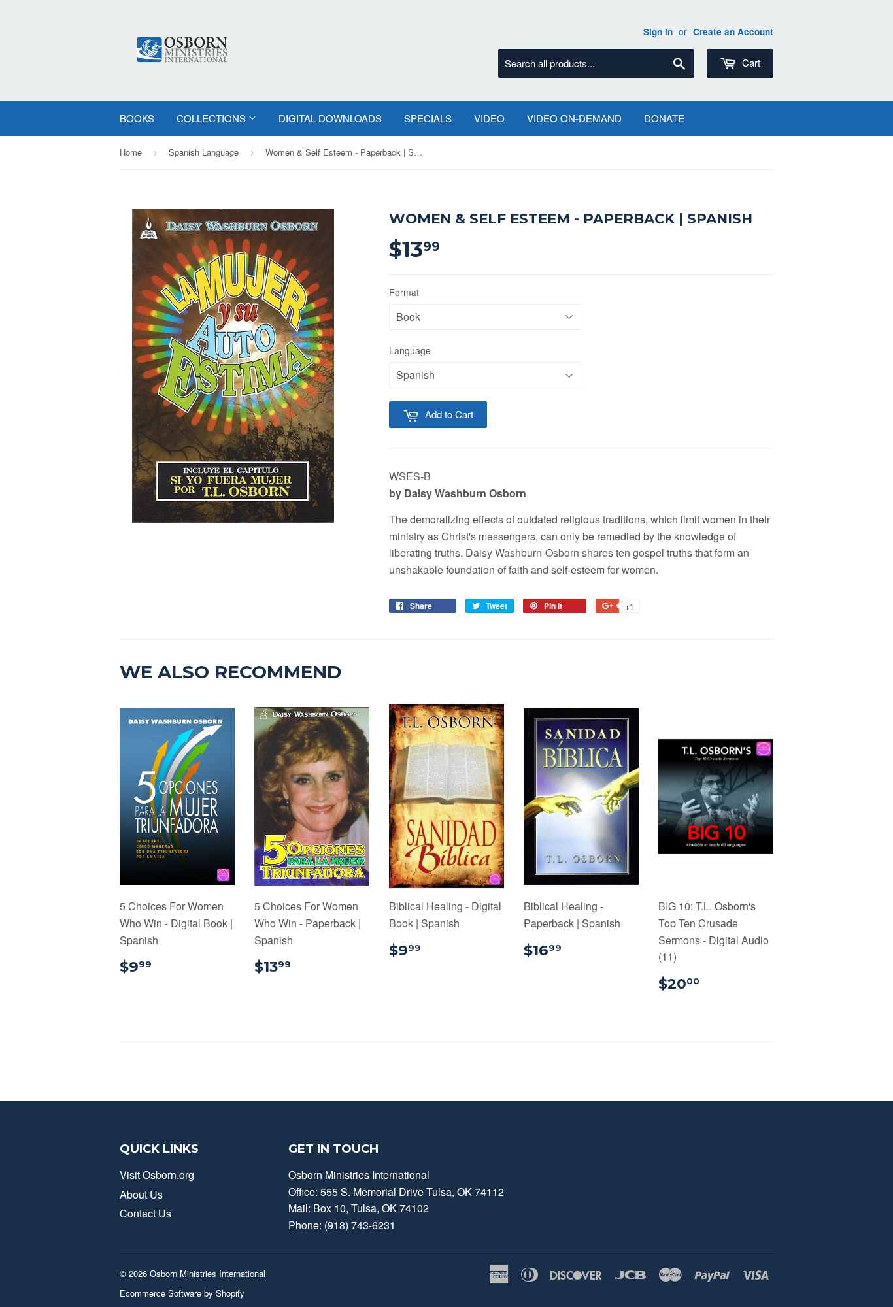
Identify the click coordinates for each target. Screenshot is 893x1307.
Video (489, 118)
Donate (664, 118)
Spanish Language (204, 152)
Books (137, 118)
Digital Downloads (330, 118)
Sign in (658, 31)
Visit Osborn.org (157, 1174)
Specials (428, 118)
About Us (141, 1194)
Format (404, 292)
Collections (212, 118)
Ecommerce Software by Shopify (182, 1293)
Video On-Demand (574, 118)
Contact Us (145, 1213)
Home (131, 152)
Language (410, 350)
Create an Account (733, 31)
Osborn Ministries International (207, 1273)
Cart (749, 62)
